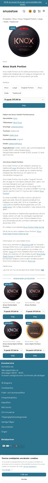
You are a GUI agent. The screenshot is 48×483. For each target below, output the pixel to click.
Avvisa (24, 479)
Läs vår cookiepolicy (30, 466)
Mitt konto (6, 407)
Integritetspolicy (9, 398)
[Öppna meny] (43, 10)
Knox (15, 19)
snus (14, 168)
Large (40, 19)
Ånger (4, 432)
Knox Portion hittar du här (33, 227)
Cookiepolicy (7, 388)
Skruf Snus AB (27, 245)
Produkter (7, 19)
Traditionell (14, 22)
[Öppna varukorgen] (39, 11)
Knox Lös (31, 261)
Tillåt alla (24, 475)
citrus (19, 144)
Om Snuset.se (7, 412)
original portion (17, 127)
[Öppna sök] (24, 11)
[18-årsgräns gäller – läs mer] (30, 11)
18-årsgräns (6, 383)
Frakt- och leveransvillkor (13, 393)
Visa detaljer (6, 470)
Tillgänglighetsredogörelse (14, 417)
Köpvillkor (6, 402)
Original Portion (30, 19)
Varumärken (7, 427)
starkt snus (13, 135)
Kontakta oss (7, 367)
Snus (20, 19)
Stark (6, 22)
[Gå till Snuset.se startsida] (10, 11)
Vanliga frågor (7, 422)
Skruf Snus (17, 123)
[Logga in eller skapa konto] (34, 11)
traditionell (13, 144)
